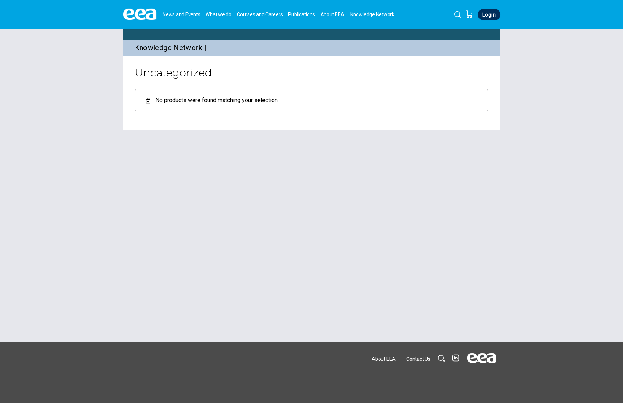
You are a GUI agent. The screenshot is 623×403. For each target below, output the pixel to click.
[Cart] (469, 14)
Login (489, 15)
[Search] (457, 14)
